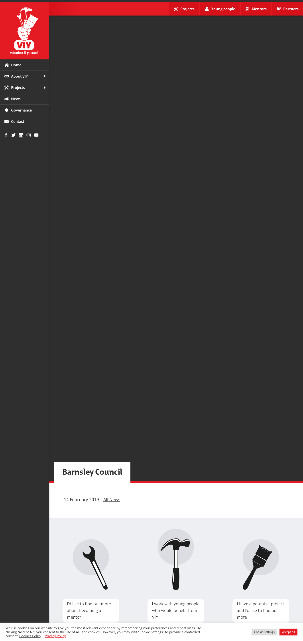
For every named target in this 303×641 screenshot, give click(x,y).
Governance (21, 110)
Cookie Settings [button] (264, 632)
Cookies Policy (30, 636)
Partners (291, 8)
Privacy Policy (55, 636)
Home (16, 65)
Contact (17, 121)
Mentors (259, 8)
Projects (18, 87)
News (16, 98)
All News (111, 499)
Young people (223, 8)
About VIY (19, 76)
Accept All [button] (288, 632)
